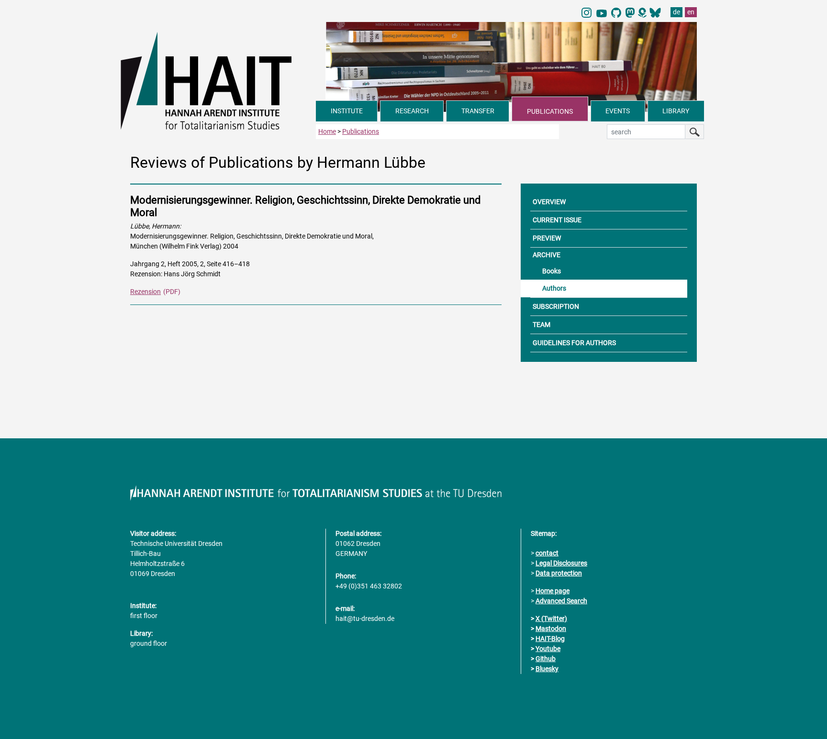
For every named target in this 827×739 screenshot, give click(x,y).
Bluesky (547, 669)
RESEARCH (412, 111)
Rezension (145, 291)
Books (551, 271)
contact (547, 553)
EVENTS (617, 111)
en (690, 12)
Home (327, 131)
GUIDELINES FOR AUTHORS (574, 343)
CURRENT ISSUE (557, 220)
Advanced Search (561, 601)
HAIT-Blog (550, 638)
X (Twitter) (551, 618)
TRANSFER (477, 111)
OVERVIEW (549, 202)
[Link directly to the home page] (218, 80)
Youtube (548, 648)
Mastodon (551, 628)
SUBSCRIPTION (556, 306)
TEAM (541, 324)
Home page (553, 591)
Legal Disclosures (561, 563)
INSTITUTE (347, 111)
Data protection (559, 573)
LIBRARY (675, 111)
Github (546, 659)
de (676, 12)
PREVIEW (547, 238)
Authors (554, 288)
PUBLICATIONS (550, 111)
